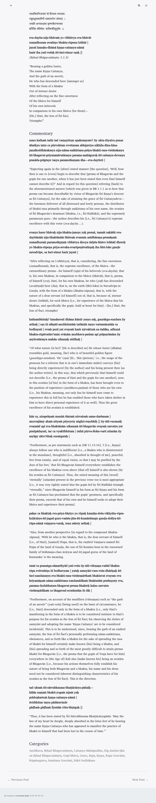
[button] (139, 6)
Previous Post (18, 779)
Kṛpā (92, 755)
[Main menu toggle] (146, 5)
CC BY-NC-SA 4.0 (36, 795)
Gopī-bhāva (70, 755)
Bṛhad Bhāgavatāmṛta (58, 750)
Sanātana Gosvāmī (60, 760)
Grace (83, 755)
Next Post (140, 779)
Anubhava (35, 750)
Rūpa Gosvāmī (115, 755)
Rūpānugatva (37, 760)
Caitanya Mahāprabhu (88, 750)
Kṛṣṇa (100, 755)
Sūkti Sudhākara (84, 760)
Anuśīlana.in (11, 795)
